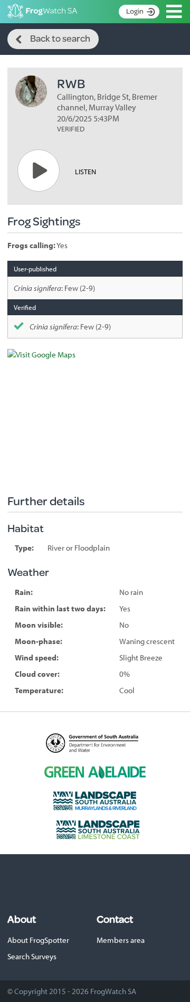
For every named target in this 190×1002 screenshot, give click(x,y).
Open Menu (174, 11)
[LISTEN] (38, 170)
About (21, 919)
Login (135, 11)
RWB (71, 83)
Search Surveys (31, 956)
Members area (121, 940)
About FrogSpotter (38, 940)
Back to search (60, 38)
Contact (115, 919)
